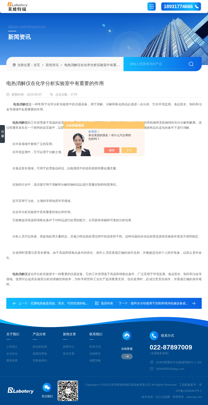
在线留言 (95, 353)
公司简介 (12, 346)
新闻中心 (68, 346)
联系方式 (95, 346)
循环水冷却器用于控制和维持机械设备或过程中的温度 (167, 303)
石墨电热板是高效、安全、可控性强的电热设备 (63, 303)
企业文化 (12, 353)
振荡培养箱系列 (42, 353)
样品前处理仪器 (42, 346)
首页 (37, 65)
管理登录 (178, 396)
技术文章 (68, 353)
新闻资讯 (52, 65)
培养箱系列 (40, 360)
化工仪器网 (163, 396)
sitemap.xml (194, 396)
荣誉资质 (12, 360)
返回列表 (107, 303)
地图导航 (95, 360)
